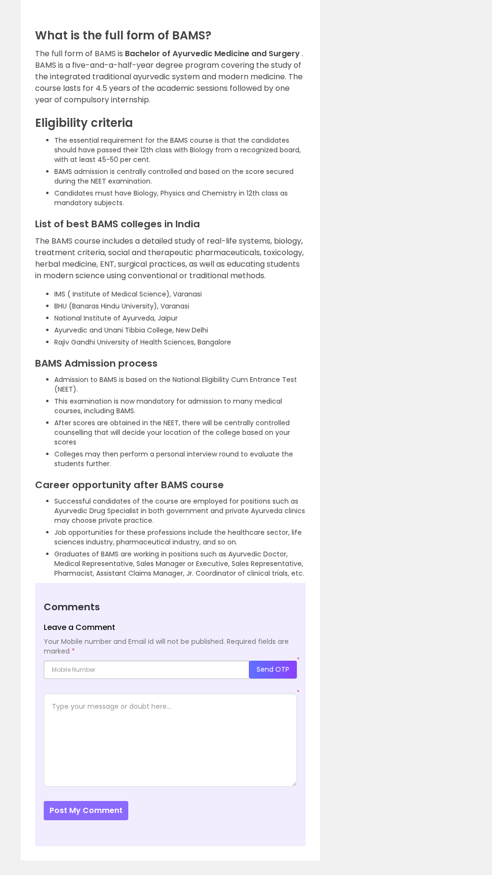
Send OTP (273, 669)
